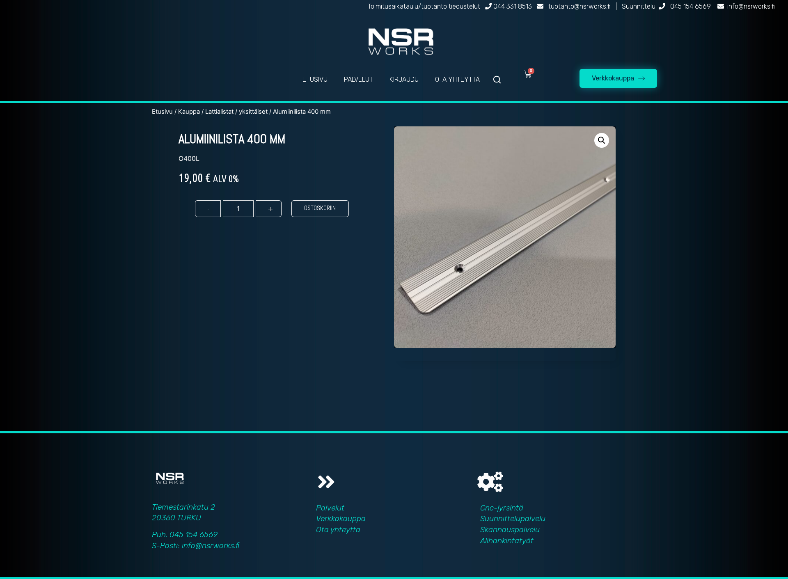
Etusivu (162, 111)
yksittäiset (253, 111)
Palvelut (330, 508)
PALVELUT (358, 79)
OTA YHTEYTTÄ (457, 79)
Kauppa (189, 111)
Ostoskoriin (320, 208)
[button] (601, 140)
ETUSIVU (315, 79)
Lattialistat (219, 111)
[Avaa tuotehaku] (497, 80)
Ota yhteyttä (338, 529)
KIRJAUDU (404, 79)
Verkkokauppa (341, 518)
